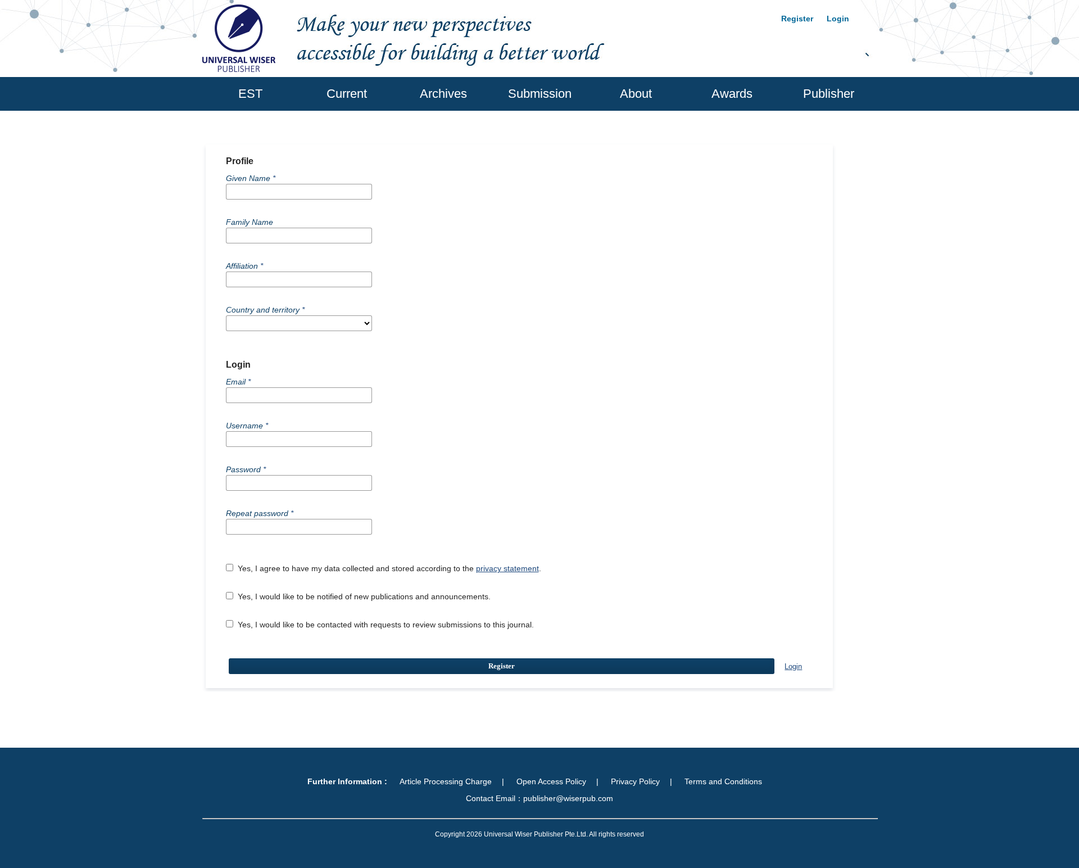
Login (838, 18)
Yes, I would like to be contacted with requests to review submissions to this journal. (384, 624)
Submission (540, 94)
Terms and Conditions (723, 781)
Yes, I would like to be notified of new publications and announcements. (363, 596)
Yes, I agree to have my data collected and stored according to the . (388, 568)
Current (347, 94)
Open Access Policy (551, 781)
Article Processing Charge (446, 781)
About (636, 94)
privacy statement (507, 568)
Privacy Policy (635, 781)
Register (797, 18)
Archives (443, 94)
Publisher (828, 94)
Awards (731, 94)
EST (250, 94)
